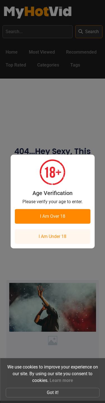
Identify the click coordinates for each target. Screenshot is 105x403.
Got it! (53, 392)
